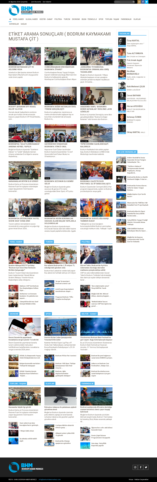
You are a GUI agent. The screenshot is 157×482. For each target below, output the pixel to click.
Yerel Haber (18, 19)
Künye (131, 479)
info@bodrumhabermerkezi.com (50, 479)
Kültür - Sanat (46, 19)
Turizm (67, 19)
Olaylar (137, 19)
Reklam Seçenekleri (141, 479)
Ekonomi (76, 19)
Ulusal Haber (32, 19)
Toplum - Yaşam (112, 19)
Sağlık (24, 24)
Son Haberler (47, 2)
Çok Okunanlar (36, 2)
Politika (58, 19)
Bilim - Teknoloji (89, 19)
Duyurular (14, 24)
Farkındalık (126, 19)
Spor (101, 19)
